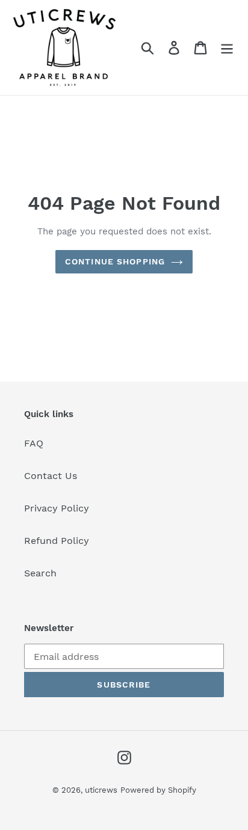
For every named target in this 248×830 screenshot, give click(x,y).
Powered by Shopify (158, 790)
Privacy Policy (56, 508)
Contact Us (50, 475)
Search (40, 573)
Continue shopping (115, 261)
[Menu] (227, 47)
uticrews (101, 790)
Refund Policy (56, 540)
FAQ (33, 443)
